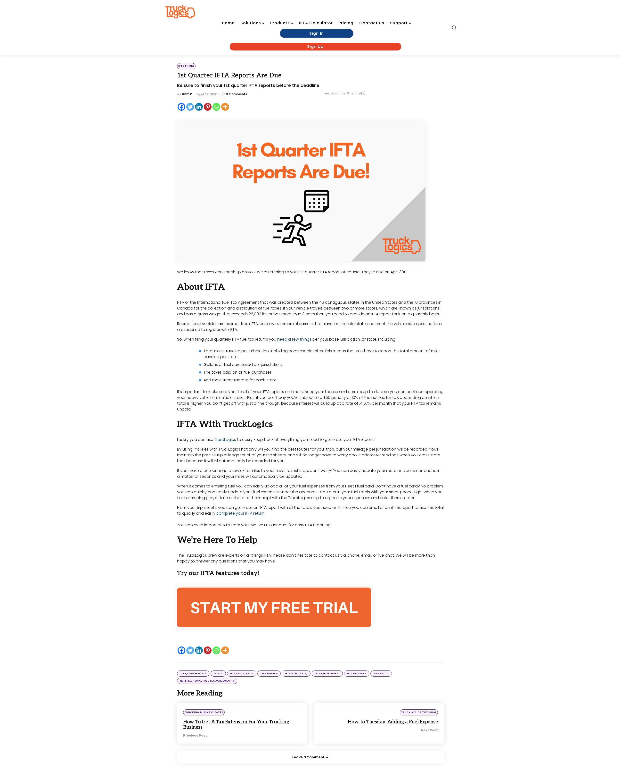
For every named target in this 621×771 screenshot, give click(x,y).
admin (187, 94)
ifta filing (269, 673)
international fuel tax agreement (207, 680)
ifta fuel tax (296, 673)
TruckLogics (225, 439)
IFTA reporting (327, 673)
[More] (225, 107)
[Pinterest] (208, 107)
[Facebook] (181, 107)
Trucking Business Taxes (203, 712)
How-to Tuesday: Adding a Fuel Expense (393, 722)
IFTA (218, 673)
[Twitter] (190, 107)
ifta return (356, 673)
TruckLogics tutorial (419, 712)
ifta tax (381, 673)
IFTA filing (186, 66)
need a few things (294, 339)
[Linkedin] (199, 107)
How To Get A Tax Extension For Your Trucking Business (236, 724)
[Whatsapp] (216, 107)
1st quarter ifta (193, 673)
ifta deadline (241, 673)
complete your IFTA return (240, 513)
